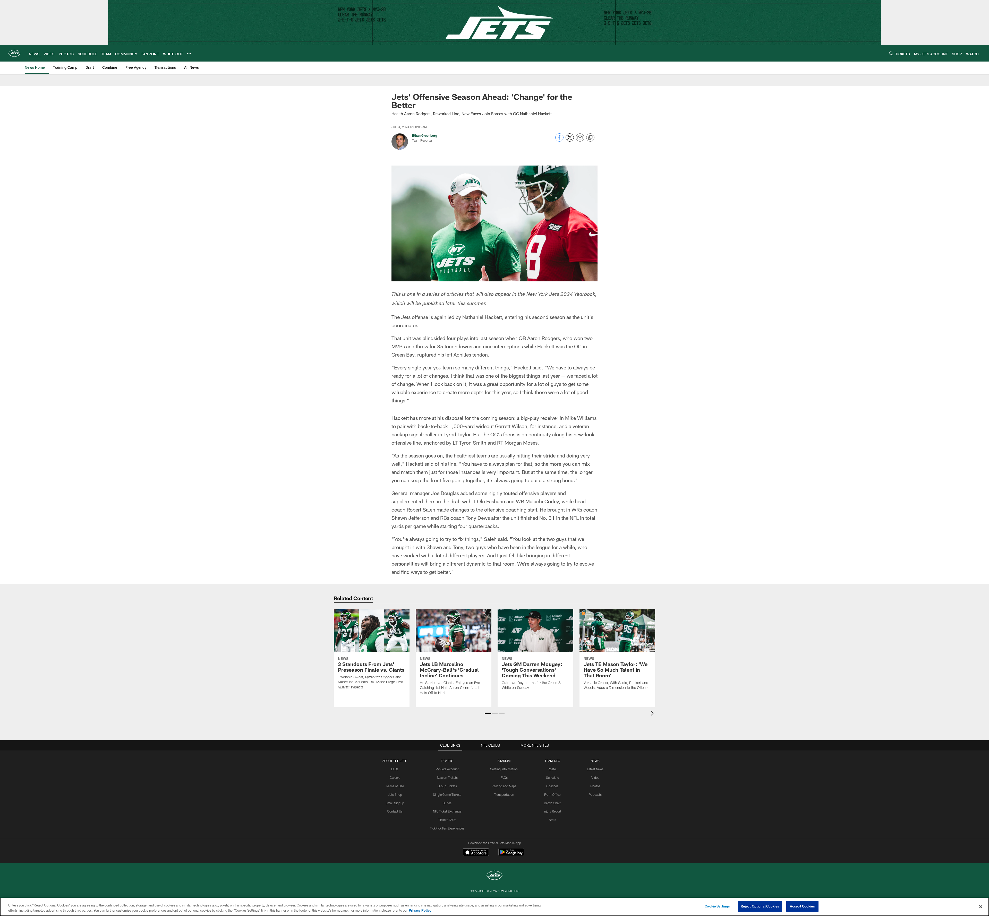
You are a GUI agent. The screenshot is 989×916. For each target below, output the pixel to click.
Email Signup (395, 803)
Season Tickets (447, 777)
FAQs (394, 769)
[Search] (891, 53)
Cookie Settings (717, 906)
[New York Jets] (494, 876)
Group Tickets (447, 786)
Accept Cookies (802, 906)
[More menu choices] (189, 53)
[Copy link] (590, 137)
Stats (552, 820)
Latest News (595, 769)
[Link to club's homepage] (14, 53)
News (595, 761)
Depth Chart (552, 803)
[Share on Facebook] (559, 140)
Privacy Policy (420, 910)
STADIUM (504, 761)
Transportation (504, 794)
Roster (552, 769)
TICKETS (447, 761)
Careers (395, 777)
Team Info (552, 761)
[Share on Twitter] (570, 140)
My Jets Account (447, 769)
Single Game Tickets (447, 794)
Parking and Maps (504, 786)
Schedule (552, 777)
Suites (447, 803)
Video (595, 777)
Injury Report (552, 811)
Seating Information (504, 769)
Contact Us (395, 811)
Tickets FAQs (447, 820)
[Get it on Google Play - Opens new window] (511, 854)
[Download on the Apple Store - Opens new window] (476, 852)
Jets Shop (395, 794)
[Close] (980, 906)
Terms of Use (395, 786)
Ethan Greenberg (424, 135)
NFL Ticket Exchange (447, 811)
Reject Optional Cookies (760, 906)
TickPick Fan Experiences (447, 828)
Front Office (552, 794)
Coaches (552, 786)
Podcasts (595, 794)
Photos (595, 786)
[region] (494, 907)
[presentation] (653, 714)
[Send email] (580, 140)
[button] (487, 713)
